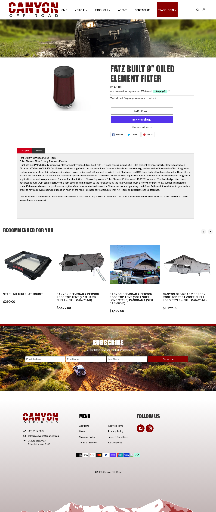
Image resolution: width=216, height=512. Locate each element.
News (82, 431)
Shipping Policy (87, 437)
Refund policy (115, 442)
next (210, 231)
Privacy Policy (115, 431)
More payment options (142, 127)
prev (203, 231)
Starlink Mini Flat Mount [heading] (23, 294)
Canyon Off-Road (112, 472)
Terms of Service (88, 442)
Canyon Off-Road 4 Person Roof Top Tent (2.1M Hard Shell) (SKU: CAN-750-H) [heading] (77, 297)
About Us (84, 425)
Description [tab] (24, 150)
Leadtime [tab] (38, 150)
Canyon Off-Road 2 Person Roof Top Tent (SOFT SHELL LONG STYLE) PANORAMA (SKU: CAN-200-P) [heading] (132, 299)
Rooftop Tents (115, 425)
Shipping (128, 98)
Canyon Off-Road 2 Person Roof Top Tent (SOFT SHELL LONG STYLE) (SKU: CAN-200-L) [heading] (185, 297)
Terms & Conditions (118, 437)
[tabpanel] (105, 186)
